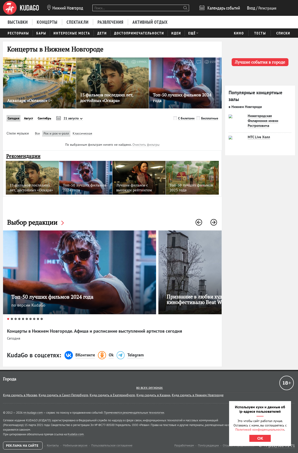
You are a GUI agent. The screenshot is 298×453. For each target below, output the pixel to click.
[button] (199, 222)
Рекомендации (23, 156)
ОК (260, 438)
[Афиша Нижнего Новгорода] (21, 8)
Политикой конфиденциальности (259, 429)
